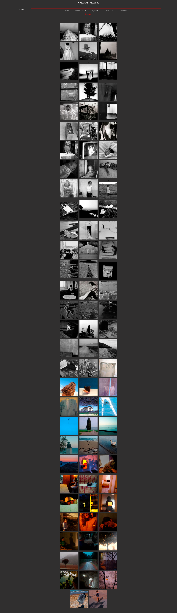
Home (67, 11)
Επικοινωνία (109, 11)
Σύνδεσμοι (123, 11)
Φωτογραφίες (80, 11)
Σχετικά (94, 11)
